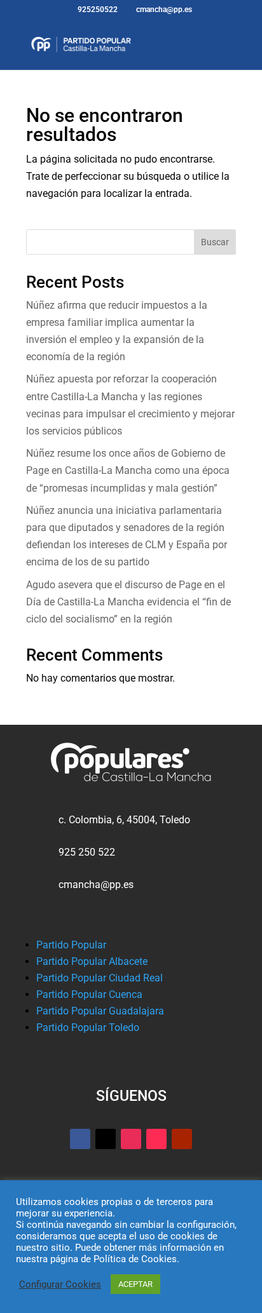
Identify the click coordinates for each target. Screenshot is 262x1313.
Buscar (215, 242)
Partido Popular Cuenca (89, 994)
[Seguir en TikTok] (156, 1139)
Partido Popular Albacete (92, 961)
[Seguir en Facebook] (80, 1139)
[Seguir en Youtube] (182, 1139)
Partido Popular (71, 945)
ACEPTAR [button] (135, 1284)
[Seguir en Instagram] (131, 1139)
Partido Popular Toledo (87, 1027)
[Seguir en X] (105, 1139)
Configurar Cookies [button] (60, 1284)
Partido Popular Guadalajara (100, 1011)
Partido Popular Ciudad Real (99, 978)
